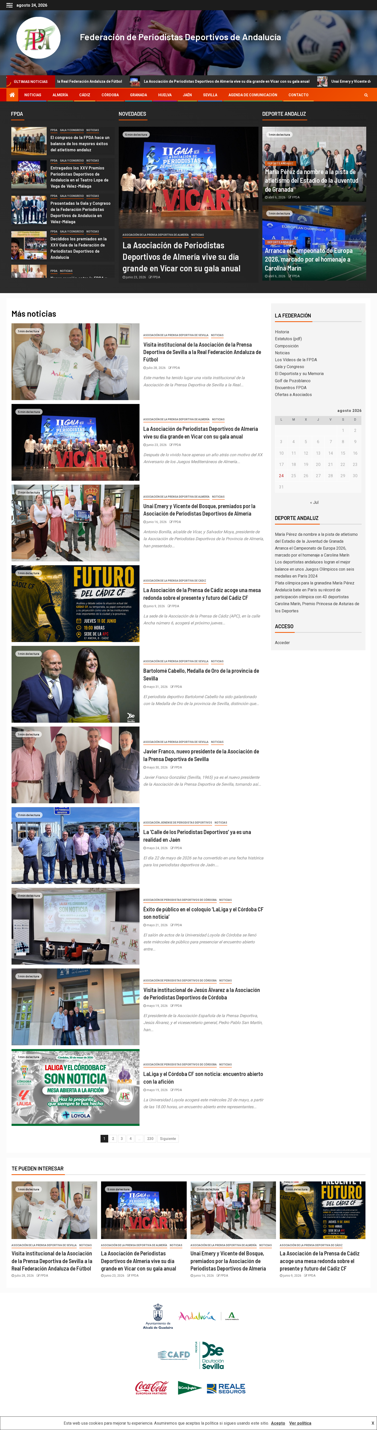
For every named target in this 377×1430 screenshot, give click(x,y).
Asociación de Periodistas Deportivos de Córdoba (180, 900)
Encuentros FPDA (290, 387)
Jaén (187, 95)
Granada (138, 95)
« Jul (314, 502)
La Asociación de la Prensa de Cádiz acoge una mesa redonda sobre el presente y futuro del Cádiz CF (320, 1261)
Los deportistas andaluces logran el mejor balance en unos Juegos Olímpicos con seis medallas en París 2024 (314, 569)
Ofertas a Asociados (293, 394)
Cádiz (84, 95)
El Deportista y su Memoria (299, 373)
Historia (282, 331)
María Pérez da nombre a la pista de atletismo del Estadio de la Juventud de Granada (311, 180)
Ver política (300, 1423)
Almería (60, 95)
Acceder (282, 642)
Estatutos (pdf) (288, 338)
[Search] (366, 95)
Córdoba (110, 95)
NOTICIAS (32, 95)
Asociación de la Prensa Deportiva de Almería (156, 234)
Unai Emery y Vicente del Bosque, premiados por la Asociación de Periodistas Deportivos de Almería (228, 1261)
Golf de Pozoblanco (293, 380)
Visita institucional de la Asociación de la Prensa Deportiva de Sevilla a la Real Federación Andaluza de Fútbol (202, 352)
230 (150, 1139)
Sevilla (210, 95)
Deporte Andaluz (280, 163)
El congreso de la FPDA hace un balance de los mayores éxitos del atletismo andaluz (80, 143)
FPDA (54, 130)
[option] (63, 142)
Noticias (92, 130)
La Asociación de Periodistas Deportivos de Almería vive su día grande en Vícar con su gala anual (108, 81)
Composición (287, 346)
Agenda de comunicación (253, 95)
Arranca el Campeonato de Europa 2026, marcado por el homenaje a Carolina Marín (309, 259)
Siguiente (168, 1139)
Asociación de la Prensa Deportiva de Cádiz (174, 580)
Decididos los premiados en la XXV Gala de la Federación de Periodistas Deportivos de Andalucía (79, 248)
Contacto (299, 95)
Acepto (278, 1423)
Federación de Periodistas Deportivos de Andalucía (180, 36)
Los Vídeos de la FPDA (296, 359)
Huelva (165, 95)
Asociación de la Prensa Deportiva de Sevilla (176, 335)
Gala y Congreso (72, 130)
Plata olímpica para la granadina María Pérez (314, 583)
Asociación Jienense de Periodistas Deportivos (177, 822)
